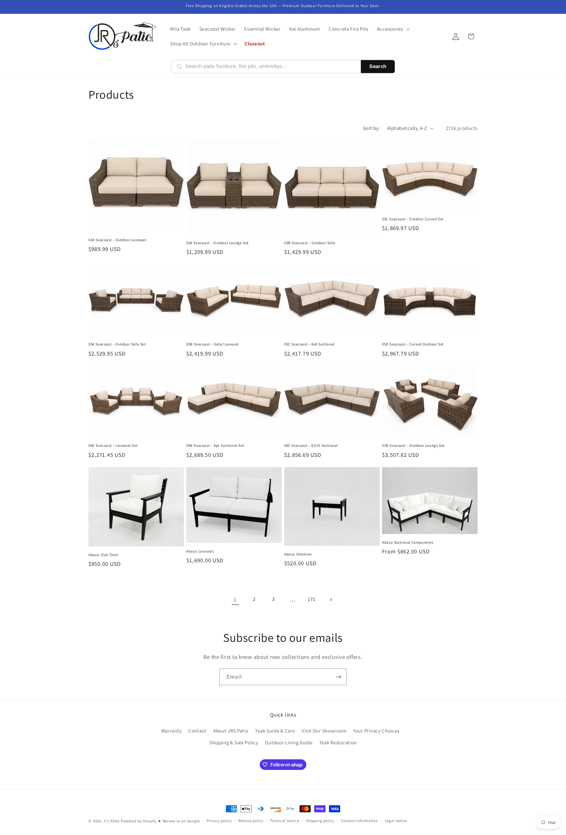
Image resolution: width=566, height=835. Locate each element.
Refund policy (250, 820)
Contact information (359, 820)
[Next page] (331, 599)
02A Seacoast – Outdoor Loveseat (117, 240)
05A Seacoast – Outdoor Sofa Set (117, 344)
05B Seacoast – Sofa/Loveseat (212, 344)
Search (377, 66)
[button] (393, 29)
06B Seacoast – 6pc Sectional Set (215, 445)
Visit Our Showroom (324, 730)
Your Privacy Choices (376, 730)
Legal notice (396, 820)
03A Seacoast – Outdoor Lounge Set (217, 243)
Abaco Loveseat (199, 551)
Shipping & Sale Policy (234, 742)
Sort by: (371, 128)
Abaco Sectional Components (407, 542)
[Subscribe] (338, 677)
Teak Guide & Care (275, 730)
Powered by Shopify (139, 821)
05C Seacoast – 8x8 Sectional (309, 344)
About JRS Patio (231, 730)
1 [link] (235, 599)
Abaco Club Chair (103, 555)
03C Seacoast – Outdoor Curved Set (412, 219)
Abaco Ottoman (298, 554)
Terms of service (284, 820)
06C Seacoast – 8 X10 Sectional (311, 445)
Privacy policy (219, 820)
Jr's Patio (111, 821)
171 (311, 599)
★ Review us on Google (179, 821)
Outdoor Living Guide (288, 742)
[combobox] (270, 66)
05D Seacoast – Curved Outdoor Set (413, 344)
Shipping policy (320, 820)
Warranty (171, 730)
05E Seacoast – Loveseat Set (112, 445)
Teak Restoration (338, 742)
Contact (197, 730)
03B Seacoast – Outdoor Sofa (309, 243)
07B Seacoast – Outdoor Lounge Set (413, 445)
